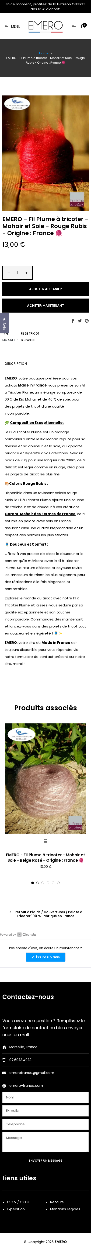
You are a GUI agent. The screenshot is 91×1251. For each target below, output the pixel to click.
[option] (45, 803)
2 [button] (37, 883)
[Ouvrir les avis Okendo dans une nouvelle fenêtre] (18, 934)
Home (44, 53)
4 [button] (48, 883)
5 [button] (53, 883)
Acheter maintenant (45, 305)
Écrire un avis (50, 958)
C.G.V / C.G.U (18, 1202)
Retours (57, 1202)
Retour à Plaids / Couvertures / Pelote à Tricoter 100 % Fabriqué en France (48, 914)
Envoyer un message (45, 1161)
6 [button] (58, 883)
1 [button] (32, 883)
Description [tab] (16, 363)
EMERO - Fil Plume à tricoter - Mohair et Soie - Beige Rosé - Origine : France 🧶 (45, 857)
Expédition (16, 1209)
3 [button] (43, 883)
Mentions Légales (65, 1209)
